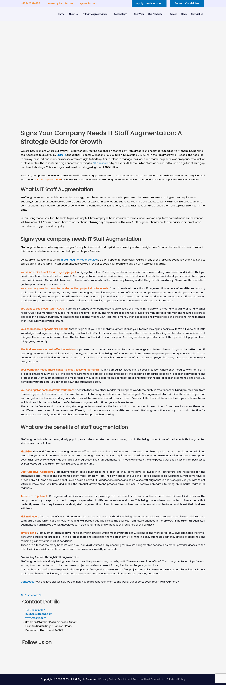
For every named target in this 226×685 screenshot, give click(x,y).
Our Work (139, 14)
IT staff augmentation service (79, 259)
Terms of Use (141, 679)
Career (173, 14)
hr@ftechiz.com (88, 3)
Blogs (184, 14)
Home (61, 14)
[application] (108, 14)
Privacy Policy (107, 679)
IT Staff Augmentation (95, 14)
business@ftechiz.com (60, 3)
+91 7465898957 (30, 3)
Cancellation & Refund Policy (168, 679)
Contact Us (197, 14)
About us (73, 14)
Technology (120, 14)
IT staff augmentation (47, 179)
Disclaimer (124, 679)
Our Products (155, 14)
